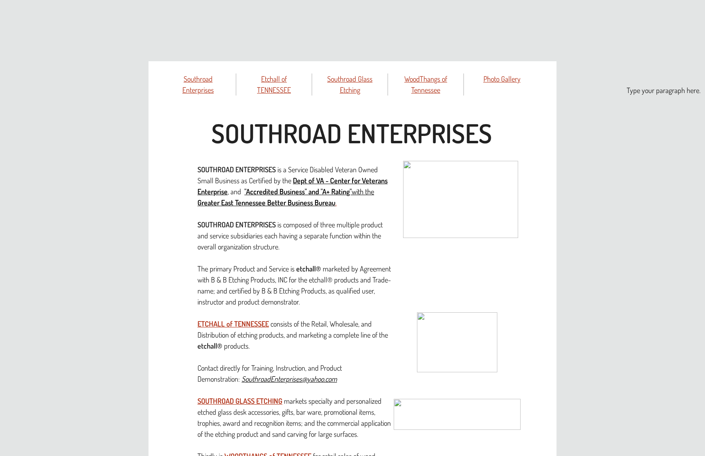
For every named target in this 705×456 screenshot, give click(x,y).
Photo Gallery (502, 78)
